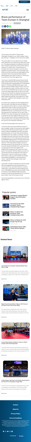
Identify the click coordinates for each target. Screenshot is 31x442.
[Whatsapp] (10, 26)
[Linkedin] (7, 26)
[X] (5, 26)
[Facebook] (3, 26)
